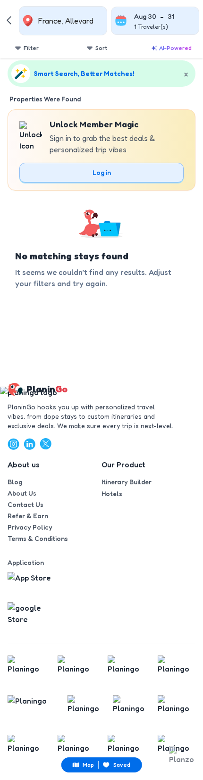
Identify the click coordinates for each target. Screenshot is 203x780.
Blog (15, 482)
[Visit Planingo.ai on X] (45, 443)
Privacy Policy (30, 527)
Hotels (112, 494)
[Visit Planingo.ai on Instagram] (13, 443)
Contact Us (25, 504)
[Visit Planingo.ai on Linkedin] (29, 443)
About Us (22, 493)
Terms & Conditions (38, 538)
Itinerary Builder (127, 482)
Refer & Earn (28, 516)
